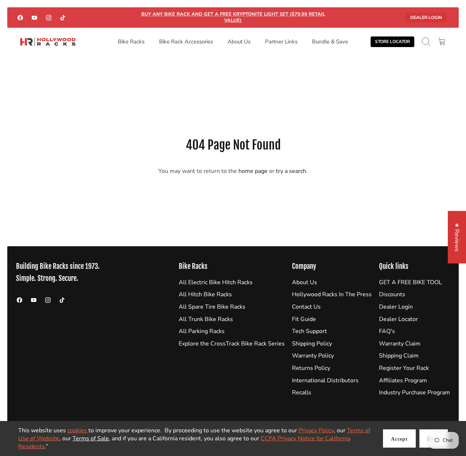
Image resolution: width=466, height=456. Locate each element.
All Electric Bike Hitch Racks (216, 282)
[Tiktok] (63, 17)
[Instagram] (49, 17)
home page (253, 171)
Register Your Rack (404, 368)
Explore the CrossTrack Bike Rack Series (232, 344)
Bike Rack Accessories (186, 41)
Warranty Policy (313, 356)
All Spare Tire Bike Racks (212, 307)
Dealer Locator (398, 319)
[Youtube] (34, 17)
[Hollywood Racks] (48, 41)
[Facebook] (20, 17)
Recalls (301, 393)
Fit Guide (304, 319)
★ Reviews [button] (457, 237)
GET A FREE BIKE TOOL (410, 282)
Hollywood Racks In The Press (332, 294)
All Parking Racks (202, 331)
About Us (239, 41)
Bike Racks (131, 41)
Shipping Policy (312, 344)
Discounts (392, 294)
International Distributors (325, 380)
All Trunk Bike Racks (206, 319)
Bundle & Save (330, 41)
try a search (291, 171)
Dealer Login (426, 17)
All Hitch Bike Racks (205, 294)
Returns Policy (311, 368)
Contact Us (306, 307)
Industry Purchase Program (414, 393)
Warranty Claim (399, 344)
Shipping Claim (399, 356)
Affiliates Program (403, 380)
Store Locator (392, 42)
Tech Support (309, 331)
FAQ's (387, 331)
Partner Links (281, 41)
